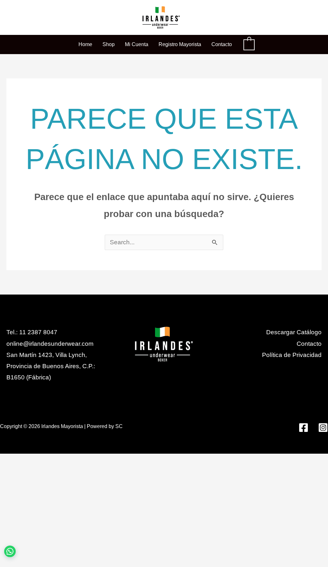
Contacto (309, 343)
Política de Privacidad (292, 355)
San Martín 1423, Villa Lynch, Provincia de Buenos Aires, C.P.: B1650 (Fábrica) (50, 366)
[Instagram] (323, 428)
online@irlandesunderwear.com (50, 343)
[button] (20, 547)
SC (119, 426)
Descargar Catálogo (294, 332)
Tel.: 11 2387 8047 (31, 332)
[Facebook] (303, 428)
